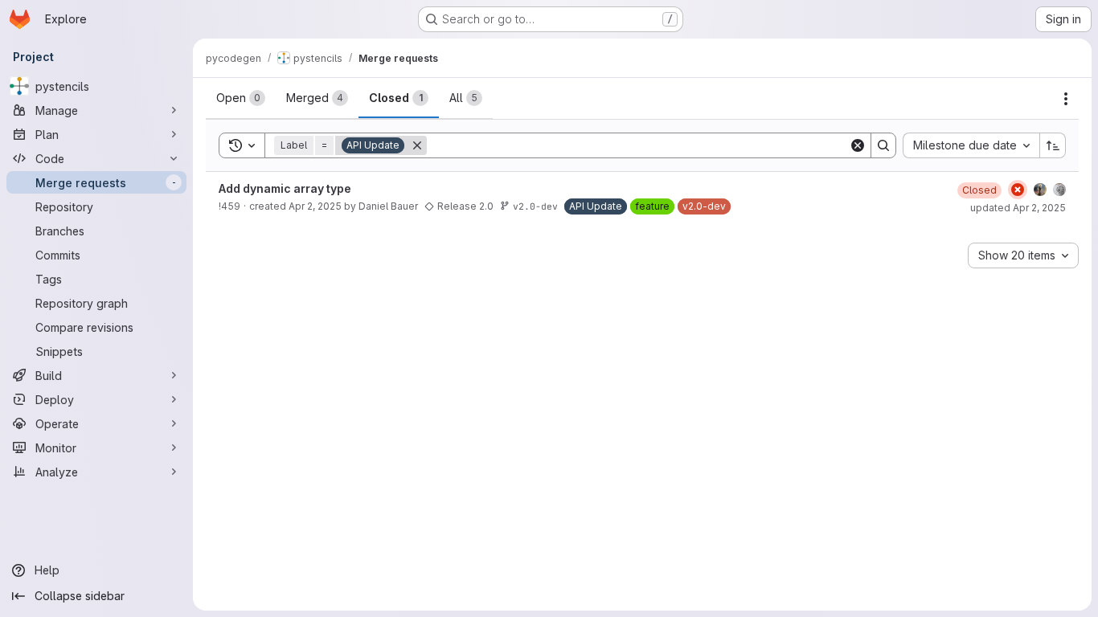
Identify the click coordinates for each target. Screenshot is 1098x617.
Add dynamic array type (285, 188)
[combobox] (971, 145)
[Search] (883, 145)
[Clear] (857, 145)
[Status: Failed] (1017, 189)
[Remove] (417, 145)
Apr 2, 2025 (315, 206)
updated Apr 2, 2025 (1018, 208)
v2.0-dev (535, 206)
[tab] (241, 98)
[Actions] (1066, 99)
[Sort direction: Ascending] (1053, 145)
